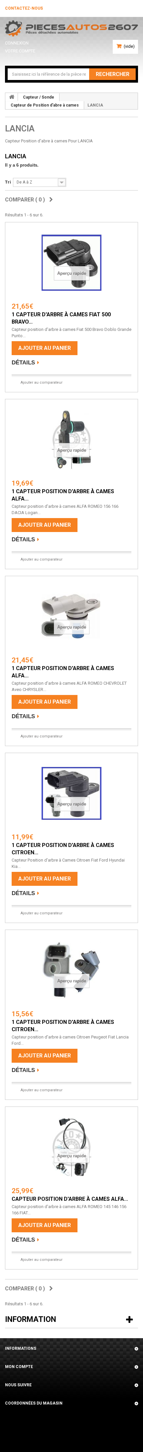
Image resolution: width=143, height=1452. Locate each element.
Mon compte (19, 1366)
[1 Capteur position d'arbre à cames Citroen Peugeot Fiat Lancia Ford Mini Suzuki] (71, 970)
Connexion (17, 42)
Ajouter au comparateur (42, 382)
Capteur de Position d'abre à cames (45, 105)
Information (30, 1319)
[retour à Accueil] (11, 97)
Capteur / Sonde (38, 97)
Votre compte (20, 50)
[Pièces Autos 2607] (71, 28)
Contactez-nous (24, 8)
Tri (8, 182)
